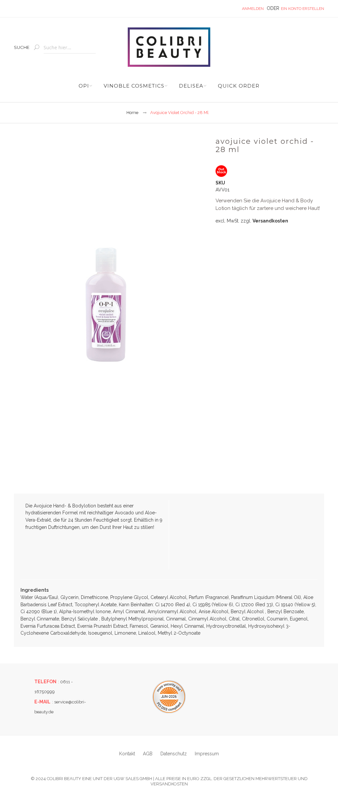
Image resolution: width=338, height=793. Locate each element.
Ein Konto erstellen (302, 8)
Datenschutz (173, 753)
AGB (147, 753)
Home (132, 112)
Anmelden (253, 8)
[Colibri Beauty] (168, 47)
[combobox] (70, 48)
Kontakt (127, 753)
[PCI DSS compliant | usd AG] (169, 696)
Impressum (207, 753)
